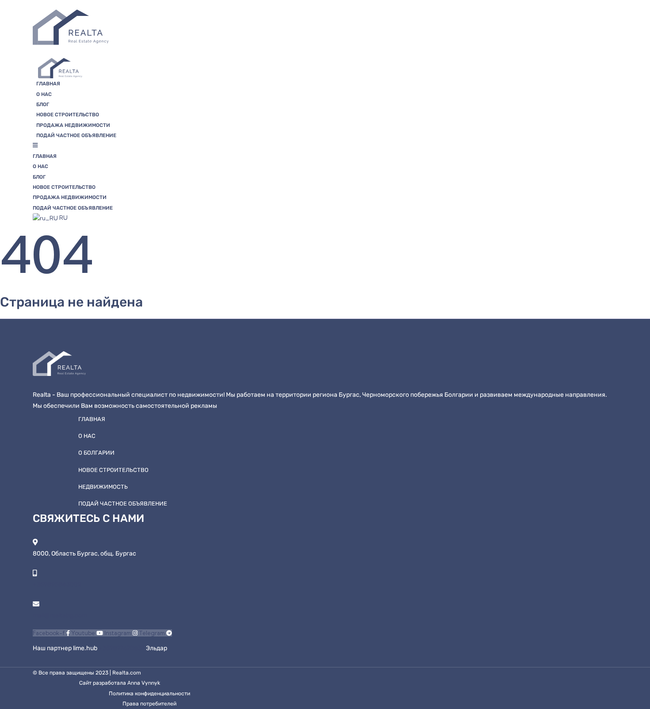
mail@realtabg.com (60, 615)
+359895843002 (57, 584)
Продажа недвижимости (73, 125)
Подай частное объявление (76, 135)
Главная (48, 83)
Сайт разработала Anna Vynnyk (119, 683)
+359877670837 (122, 648)
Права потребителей (149, 704)
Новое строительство (67, 114)
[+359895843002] (35, 573)
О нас (44, 94)
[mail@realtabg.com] (36, 604)
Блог (42, 104)
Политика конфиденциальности (149, 693)
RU (63, 217)
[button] (273, 145)
